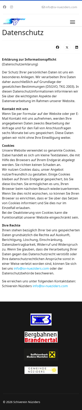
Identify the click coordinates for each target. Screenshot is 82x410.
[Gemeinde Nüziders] (41, 370)
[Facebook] (4, 7)
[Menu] (72, 22)
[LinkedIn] (76, 47)
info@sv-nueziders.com (61, 7)
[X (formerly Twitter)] (67, 47)
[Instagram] (11, 7)
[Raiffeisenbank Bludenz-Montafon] (41, 355)
